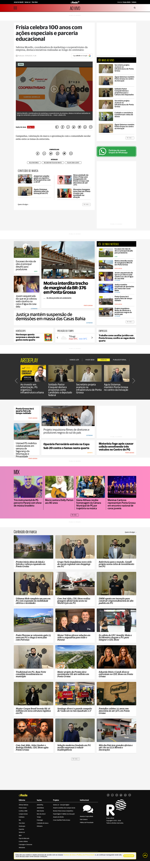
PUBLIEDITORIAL (119, 360)
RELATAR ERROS (34, 163)
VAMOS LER (74, 360)
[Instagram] (112, 795)
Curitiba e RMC (23, 811)
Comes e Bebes (23, 841)
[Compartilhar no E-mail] (91, 127)
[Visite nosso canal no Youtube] (116, 795)
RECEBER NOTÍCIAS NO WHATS (53, 163)
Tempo (39, 817)
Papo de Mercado (24, 838)
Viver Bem (22, 823)
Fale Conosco (83, 819)
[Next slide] (92, 337)
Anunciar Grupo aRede (86, 816)
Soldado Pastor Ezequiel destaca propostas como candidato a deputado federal (60, 390)
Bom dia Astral (41, 814)
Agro (20, 835)
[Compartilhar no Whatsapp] (85, 127)
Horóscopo (22, 826)
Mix (20, 820)
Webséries (22, 847)
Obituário (39, 826)
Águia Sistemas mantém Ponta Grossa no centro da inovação (116, 387)
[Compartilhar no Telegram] (79, 127)
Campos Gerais (23, 814)
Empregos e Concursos (25, 844)
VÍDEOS (104, 360)
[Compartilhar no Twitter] (74, 127)
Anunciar (124, 2)
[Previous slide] (57, 337)
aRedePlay (40, 805)
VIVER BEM (89, 360)
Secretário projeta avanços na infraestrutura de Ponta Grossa (89, 388)
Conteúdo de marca (42, 823)
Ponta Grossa (23, 808)
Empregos (40, 820)
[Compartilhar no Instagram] (68, 127)
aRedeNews (40, 808)
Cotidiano (21, 817)
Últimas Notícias (23, 805)
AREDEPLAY (29, 360)
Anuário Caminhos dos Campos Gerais (64, 808)
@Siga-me (31, 127)
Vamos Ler (22, 832)
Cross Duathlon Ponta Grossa (61, 820)
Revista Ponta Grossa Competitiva (63, 811)
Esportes (21, 829)
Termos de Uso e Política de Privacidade (78, 855)
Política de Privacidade (86, 822)
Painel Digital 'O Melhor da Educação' (64, 814)
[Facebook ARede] (108, 795)
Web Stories (40, 811)
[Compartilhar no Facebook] (63, 127)
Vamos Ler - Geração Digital (61, 805)
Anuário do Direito (58, 817)
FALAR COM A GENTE (73, 163)
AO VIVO (75, 7)
